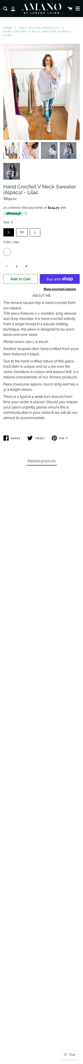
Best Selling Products (39, 27)
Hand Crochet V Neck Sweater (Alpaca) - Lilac (38, 33)
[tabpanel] (41, 92)
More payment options (60, 289)
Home (7, 27)
